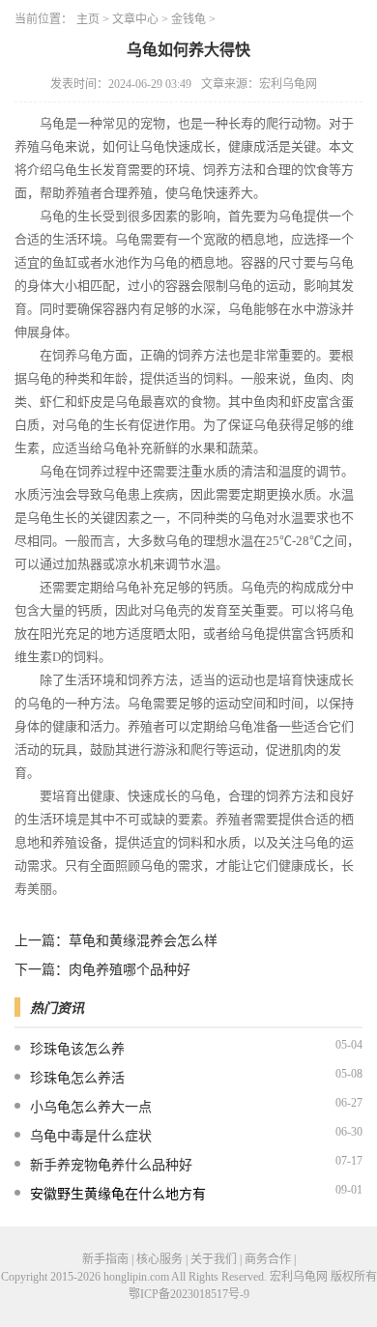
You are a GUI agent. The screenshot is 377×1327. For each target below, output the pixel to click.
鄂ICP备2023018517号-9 (189, 1294)
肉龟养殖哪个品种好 (129, 970)
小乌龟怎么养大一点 (91, 1107)
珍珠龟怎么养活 (77, 1078)
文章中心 (135, 19)
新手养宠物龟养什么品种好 (111, 1165)
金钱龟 (188, 19)
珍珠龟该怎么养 (77, 1049)
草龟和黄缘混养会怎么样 (143, 941)
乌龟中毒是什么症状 (91, 1136)
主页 (88, 19)
